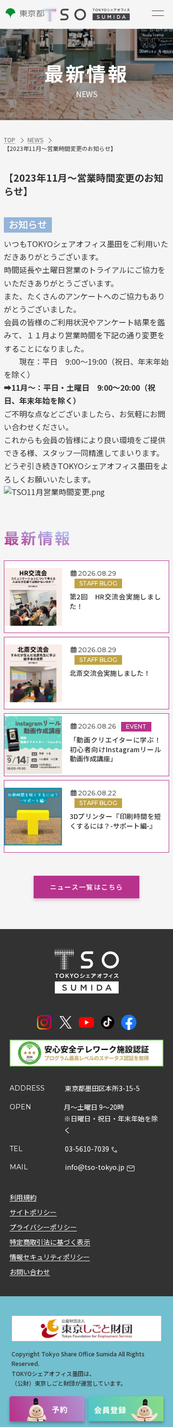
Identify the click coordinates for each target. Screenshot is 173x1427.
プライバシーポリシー (43, 1227)
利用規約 (23, 1197)
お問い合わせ (30, 1272)
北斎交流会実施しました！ (110, 673)
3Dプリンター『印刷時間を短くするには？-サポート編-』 (115, 821)
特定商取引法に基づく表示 (50, 1242)
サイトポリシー (33, 1212)
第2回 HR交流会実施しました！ (115, 601)
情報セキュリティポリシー (50, 1257)
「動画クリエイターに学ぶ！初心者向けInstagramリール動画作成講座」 (115, 749)
